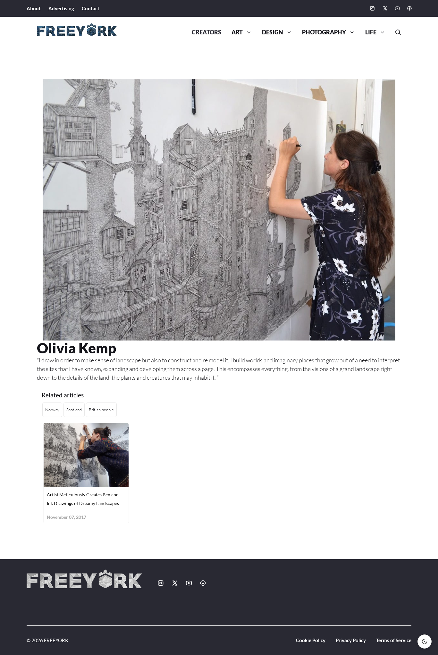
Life (370, 32)
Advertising (61, 8)
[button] (395, 32)
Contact (90, 8)
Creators (206, 32)
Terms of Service (393, 640)
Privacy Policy (351, 640)
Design (272, 32)
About (34, 8)
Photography (324, 32)
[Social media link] (372, 8)
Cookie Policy (310, 640)
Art (237, 32)
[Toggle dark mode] (424, 641)
